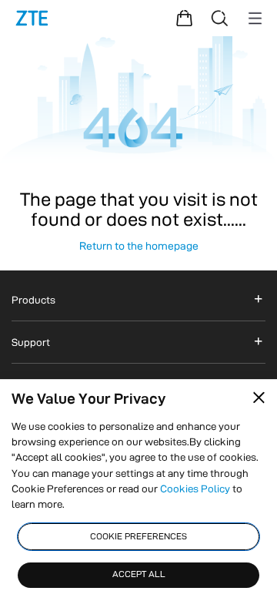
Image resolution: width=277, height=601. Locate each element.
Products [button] (33, 299)
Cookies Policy (195, 488)
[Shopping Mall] (184, 18)
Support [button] (31, 342)
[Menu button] (255, 18)
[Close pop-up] (259, 397)
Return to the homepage (139, 246)
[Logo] (32, 18)
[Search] (219, 18)
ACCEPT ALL (138, 574)
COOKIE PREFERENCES (138, 536)
